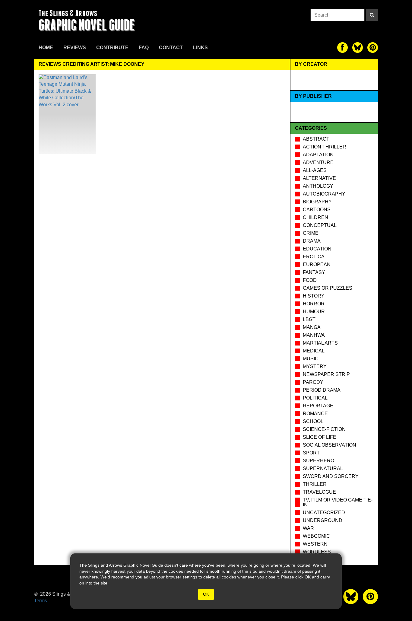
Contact (171, 47)
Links (200, 47)
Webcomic (316, 536)
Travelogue (319, 492)
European (317, 264)
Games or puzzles (327, 288)
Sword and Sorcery (331, 476)
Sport (311, 452)
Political (315, 397)
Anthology (318, 186)
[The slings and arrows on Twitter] (357, 47)
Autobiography (324, 193)
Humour (314, 311)
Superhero (318, 460)
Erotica (314, 256)
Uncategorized (324, 512)
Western (315, 543)
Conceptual (320, 225)
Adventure (318, 162)
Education (317, 248)
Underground (322, 520)
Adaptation (318, 154)
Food (310, 280)
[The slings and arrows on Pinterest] (372, 47)
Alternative (319, 178)
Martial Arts (320, 343)
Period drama (322, 390)
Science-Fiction (324, 429)
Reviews (74, 47)
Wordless (317, 551)
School (313, 421)
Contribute (112, 47)
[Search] (372, 15)
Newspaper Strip (326, 374)
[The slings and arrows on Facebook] (342, 47)
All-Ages (315, 170)
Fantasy (314, 272)
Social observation (329, 444)
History (314, 295)
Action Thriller (324, 146)
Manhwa (314, 335)
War (308, 528)
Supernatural (323, 468)
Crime (311, 233)
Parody (313, 382)
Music (311, 358)
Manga (312, 327)
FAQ (144, 47)
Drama (312, 241)
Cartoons (317, 209)
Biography (317, 201)
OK (206, 594)
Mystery (315, 366)
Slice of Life (319, 437)
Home (46, 47)
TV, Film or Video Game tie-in (337, 502)
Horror (314, 303)
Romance (315, 413)
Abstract (316, 139)
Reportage (318, 405)
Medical (314, 350)
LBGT (309, 319)
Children (315, 217)
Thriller (315, 484)
